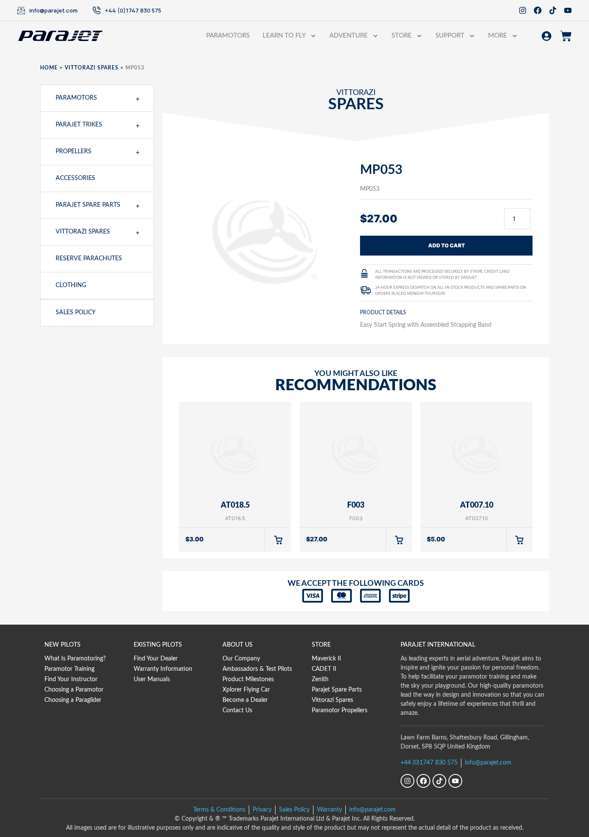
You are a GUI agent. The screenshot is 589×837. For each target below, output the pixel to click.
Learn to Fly (284, 35)
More (497, 35)
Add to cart (446, 245)
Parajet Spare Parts (88, 205)
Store (402, 35)
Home (49, 67)
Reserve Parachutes (89, 259)
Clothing (71, 285)
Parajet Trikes (79, 125)
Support (449, 35)
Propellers (73, 151)
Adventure (348, 35)
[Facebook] (538, 10)
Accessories (75, 178)
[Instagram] (522, 10)
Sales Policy (76, 313)
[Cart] (566, 36)
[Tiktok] (553, 10)
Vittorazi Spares (92, 67)
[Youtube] (568, 10)
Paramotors (228, 35)
